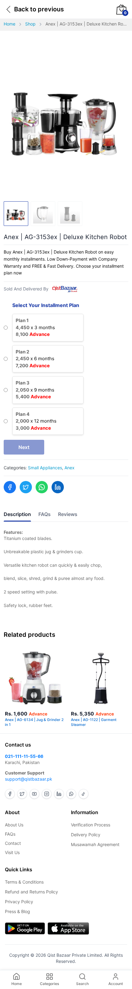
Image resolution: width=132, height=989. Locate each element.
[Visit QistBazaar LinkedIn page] (59, 794)
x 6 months (35, 358)
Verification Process (90, 824)
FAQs (10, 834)
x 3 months (35, 327)
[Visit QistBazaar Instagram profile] (47, 794)
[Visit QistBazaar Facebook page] (10, 794)
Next (23, 447)
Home (9, 23)
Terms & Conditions (24, 882)
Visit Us (12, 852)
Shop (30, 23)
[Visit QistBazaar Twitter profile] (22, 794)
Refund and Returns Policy (31, 891)
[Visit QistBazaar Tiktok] (83, 794)
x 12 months (36, 421)
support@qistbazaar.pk (28, 779)
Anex (69, 467)
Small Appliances (45, 467)
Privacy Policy (19, 901)
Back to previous (39, 9)
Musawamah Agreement (95, 844)
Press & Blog (17, 911)
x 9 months (35, 390)
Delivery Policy (85, 834)
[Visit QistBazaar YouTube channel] (34, 794)
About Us (14, 824)
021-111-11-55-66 (24, 756)
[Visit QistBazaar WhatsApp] (71, 794)
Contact (13, 843)
